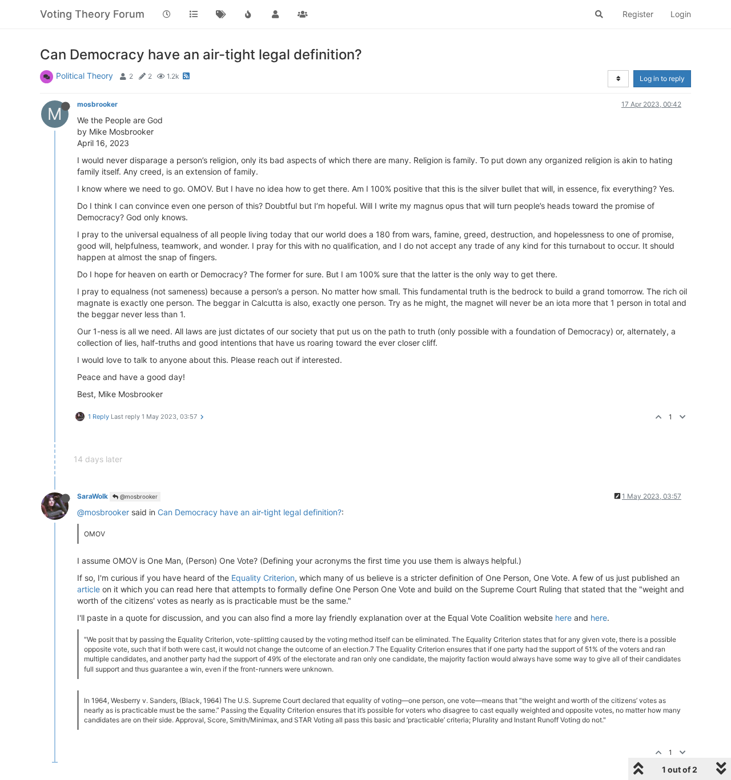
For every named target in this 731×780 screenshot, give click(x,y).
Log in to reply (662, 78)
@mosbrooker (138, 496)
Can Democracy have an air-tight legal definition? (250, 512)
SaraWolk (92, 496)
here (563, 618)
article (88, 589)
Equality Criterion (263, 578)
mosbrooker (97, 104)
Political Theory (84, 75)
